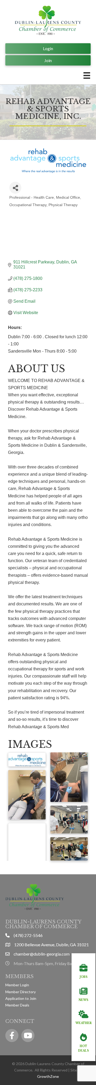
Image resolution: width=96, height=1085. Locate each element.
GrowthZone (48, 1076)
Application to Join (20, 998)
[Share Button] (15, 188)
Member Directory (20, 991)
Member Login (17, 985)
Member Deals (17, 1005)
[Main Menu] (87, 75)
